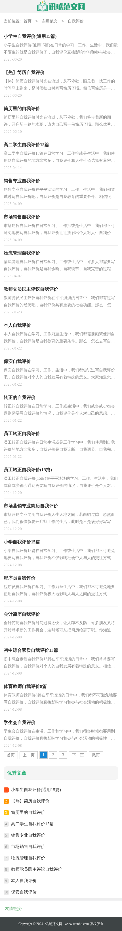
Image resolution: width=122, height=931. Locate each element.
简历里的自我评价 (28, 812)
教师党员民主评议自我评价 (36, 869)
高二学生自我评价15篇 (32, 824)
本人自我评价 (24, 880)
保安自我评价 (24, 892)
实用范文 (50, 21)
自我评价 (76, 21)
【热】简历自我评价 (30, 801)
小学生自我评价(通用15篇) (36, 789)
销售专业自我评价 (28, 835)
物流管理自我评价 (28, 858)
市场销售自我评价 (28, 846)
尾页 (96, 755)
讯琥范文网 (53, 924)
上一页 (29, 755)
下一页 (78, 755)
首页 (27, 21)
